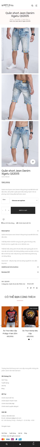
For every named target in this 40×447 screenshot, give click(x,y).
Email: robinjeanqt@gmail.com (11, 418)
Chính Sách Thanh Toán (9, 401)
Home (11, 19)
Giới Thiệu (5, 380)
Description (6, 231)
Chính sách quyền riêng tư (10, 406)
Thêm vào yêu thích (4, 219)
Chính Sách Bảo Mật (8, 403)
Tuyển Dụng (5, 383)
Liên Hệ (4, 386)
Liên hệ (20, 433)
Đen (29, 339)
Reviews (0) (6, 272)
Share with (30, 284)
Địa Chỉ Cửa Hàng (8, 223)
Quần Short (26, 19)
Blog (3, 388)
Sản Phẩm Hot (21, 284)
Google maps (6, 426)
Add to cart (23, 210)
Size (4, 199)
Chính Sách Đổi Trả (25, 223)
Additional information (10, 267)
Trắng (31, 339)
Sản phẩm (18, 19)
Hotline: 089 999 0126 (8, 416)
